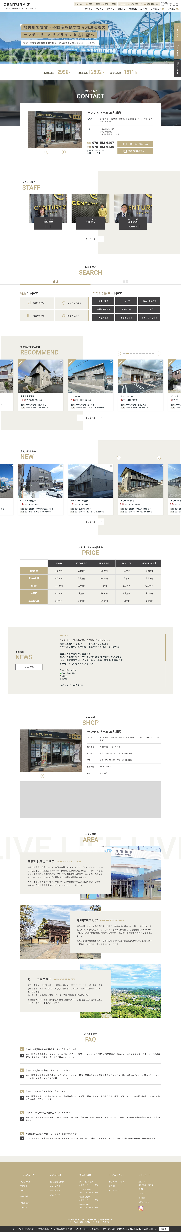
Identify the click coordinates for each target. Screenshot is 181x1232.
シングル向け (149, 309)
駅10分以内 (126, 309)
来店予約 (177, 33)
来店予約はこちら (136, 151)
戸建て (81, 1185)
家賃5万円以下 (103, 309)
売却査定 (177, 70)
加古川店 (23, 1207)
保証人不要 (103, 317)
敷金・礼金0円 (149, 300)
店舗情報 (133, 9)
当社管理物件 (126, 317)
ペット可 (126, 300)
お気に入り (157, 9)
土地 (96, 1185)
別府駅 (34, 585)
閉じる (163, 1229)
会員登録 (177, 51)
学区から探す (55, 1194)
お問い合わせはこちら (138, 144)
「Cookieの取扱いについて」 (131, 1229)
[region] (113, 660)
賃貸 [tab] (55, 281)
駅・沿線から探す (57, 1182)
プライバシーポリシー (117, 1182)
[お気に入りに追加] (11, 362)
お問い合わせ (144, 1202)
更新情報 (23, 1186)
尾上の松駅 (34, 600)
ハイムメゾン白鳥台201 (71, 685)
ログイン (144, 9)
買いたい (100, 9)
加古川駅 (34, 570)
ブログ (22, 1190)
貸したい (122, 9)
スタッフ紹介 (25, 1182)
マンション (89, 1185)
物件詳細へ (64, 679)
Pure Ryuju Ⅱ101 (68, 670)
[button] (46, 152)
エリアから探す (56, 1186)
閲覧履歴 (172, 9)
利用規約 (112, 1186)
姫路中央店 (24, 1203)
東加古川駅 (34, 578)
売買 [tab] (126, 281)
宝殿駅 (34, 593)
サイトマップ (114, 1190)
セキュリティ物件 (149, 317)
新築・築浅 (103, 300)
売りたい (111, 9)
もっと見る (90, 239)
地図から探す (55, 1190)
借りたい (89, 9)
